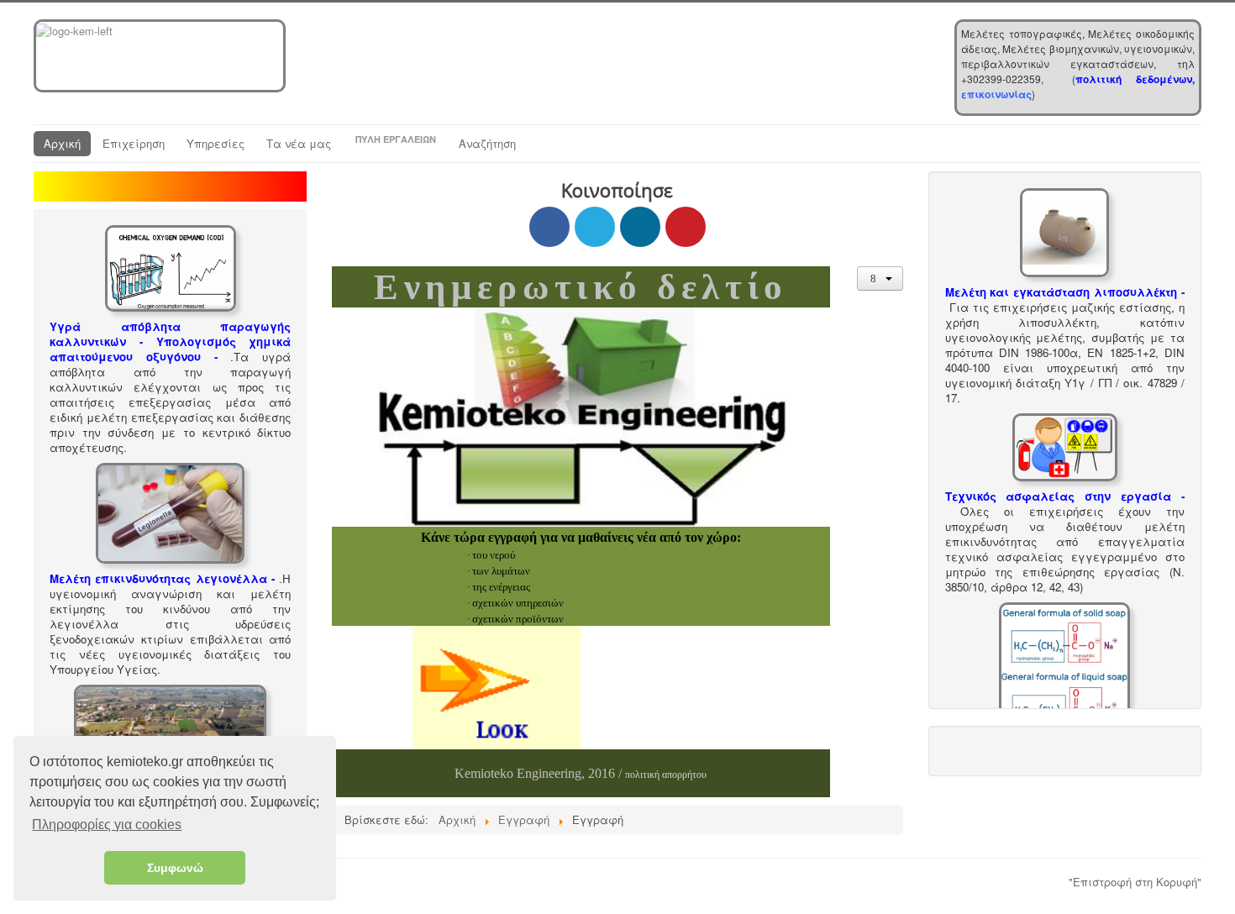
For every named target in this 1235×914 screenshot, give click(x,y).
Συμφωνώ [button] (175, 868)
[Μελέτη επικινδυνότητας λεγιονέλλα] (170, 511)
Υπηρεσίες (215, 143)
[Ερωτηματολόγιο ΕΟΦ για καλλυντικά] (1064, 667)
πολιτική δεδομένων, (1135, 79)
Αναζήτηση (487, 143)
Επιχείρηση (133, 143)
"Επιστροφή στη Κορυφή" (1135, 882)
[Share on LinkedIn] (640, 227)
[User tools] (880, 278)
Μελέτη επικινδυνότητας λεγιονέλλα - (162, 578)
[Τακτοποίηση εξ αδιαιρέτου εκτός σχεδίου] (170, 728)
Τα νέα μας (298, 143)
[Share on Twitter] (595, 227)
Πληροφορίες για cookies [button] (106, 824)
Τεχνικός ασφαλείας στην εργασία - (1065, 496)
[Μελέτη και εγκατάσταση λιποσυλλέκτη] (1064, 231)
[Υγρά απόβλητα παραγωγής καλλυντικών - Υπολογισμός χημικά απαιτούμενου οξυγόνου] (170, 267)
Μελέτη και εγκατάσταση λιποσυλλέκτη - (1065, 292)
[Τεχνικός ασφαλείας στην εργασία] (1064, 446)
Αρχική (62, 143)
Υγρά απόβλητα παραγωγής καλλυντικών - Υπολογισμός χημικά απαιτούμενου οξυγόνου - (170, 341)
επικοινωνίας (996, 94)
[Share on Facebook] (549, 227)
